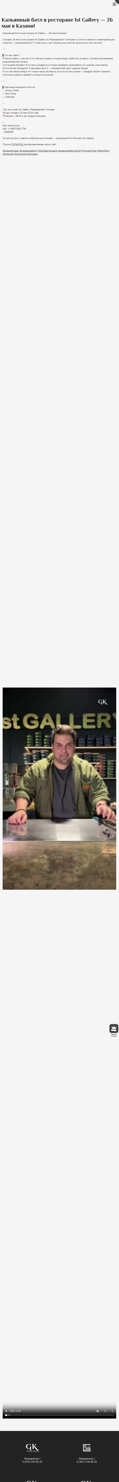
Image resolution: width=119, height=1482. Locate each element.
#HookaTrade (89, 151)
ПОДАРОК (17, 145)
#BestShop (103, 151)
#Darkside (8, 154)
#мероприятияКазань (25, 154)
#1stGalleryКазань (47, 151)
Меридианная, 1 (32, 1459)
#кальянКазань (11, 151)
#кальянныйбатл (29, 151)
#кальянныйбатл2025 (70, 151)
